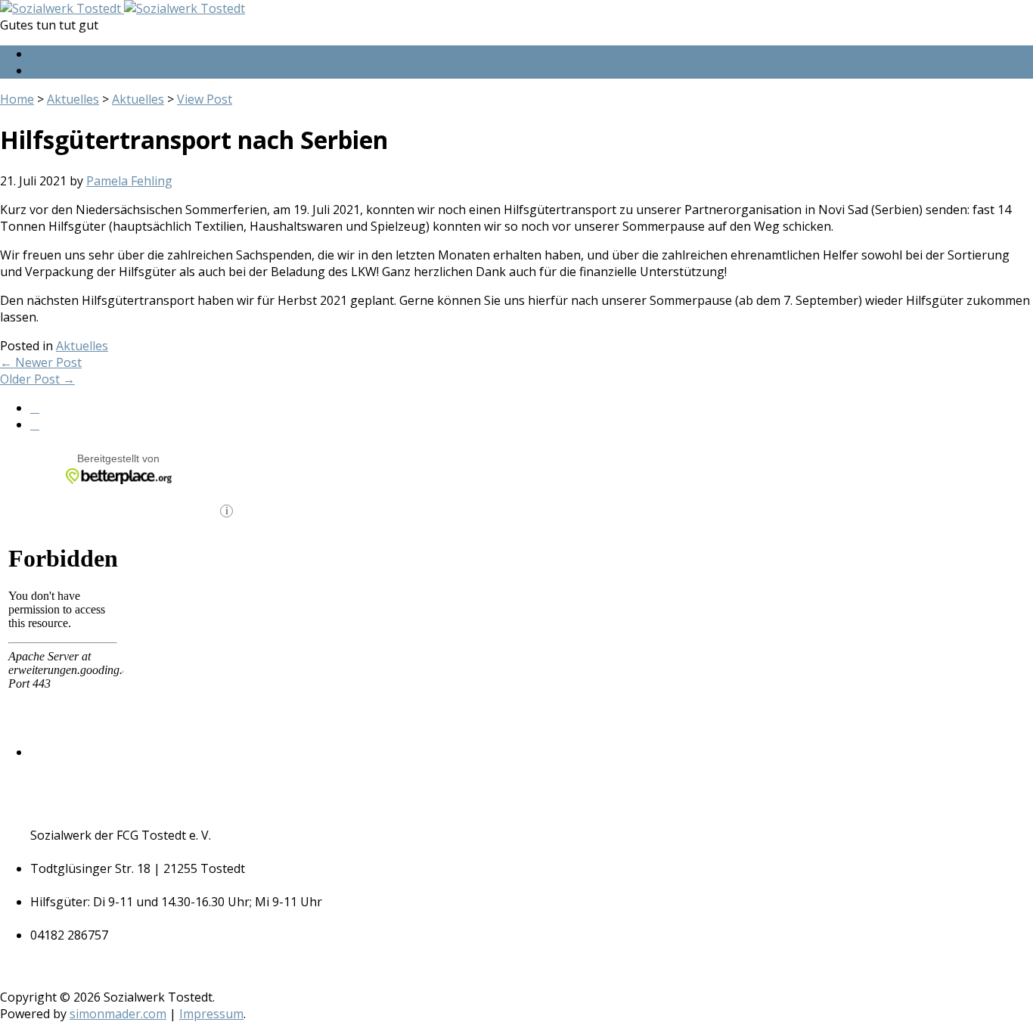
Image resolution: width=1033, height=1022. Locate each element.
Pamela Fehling (129, 180)
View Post (204, 99)
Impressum (211, 1013)
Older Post (37, 379)
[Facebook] (34, 54)
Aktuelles (73, 99)
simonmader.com (118, 1013)
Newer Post (41, 362)
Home (17, 99)
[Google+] (34, 70)
